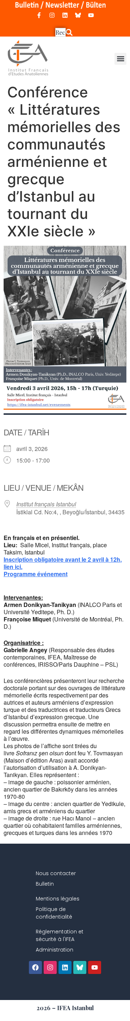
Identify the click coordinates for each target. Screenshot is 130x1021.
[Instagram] (52, 15)
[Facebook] (35, 967)
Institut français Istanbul (46, 504)
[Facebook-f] (39, 15)
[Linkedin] (65, 15)
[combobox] (60, 32)
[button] (120, 59)
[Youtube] (91, 15)
